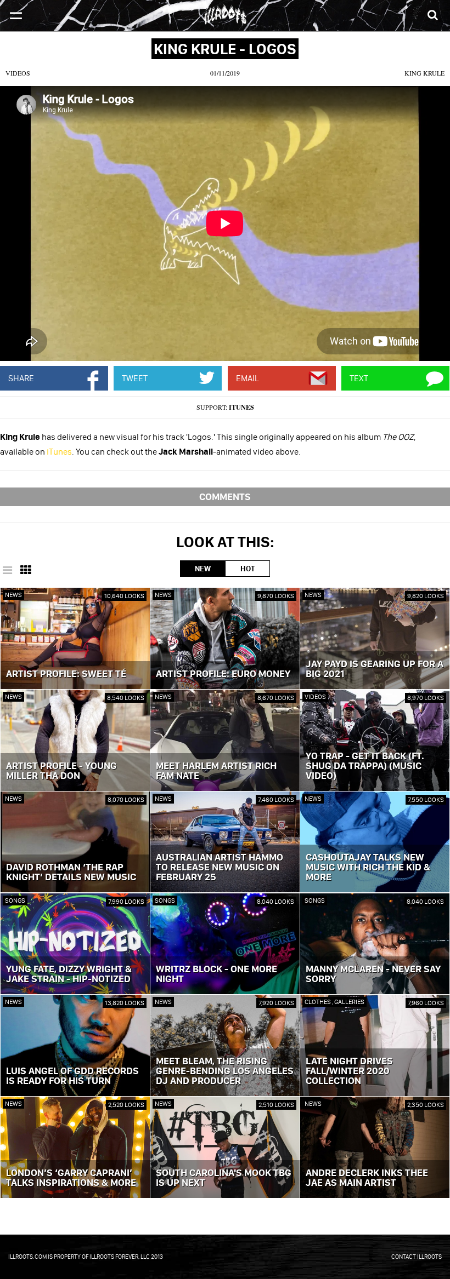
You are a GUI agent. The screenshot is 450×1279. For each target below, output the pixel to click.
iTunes (241, 407)
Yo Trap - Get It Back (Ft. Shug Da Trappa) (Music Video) (365, 766)
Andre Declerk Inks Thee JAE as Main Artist (367, 1178)
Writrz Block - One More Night (216, 974)
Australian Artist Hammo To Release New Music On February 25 (219, 867)
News (13, 594)
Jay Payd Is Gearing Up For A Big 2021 (374, 669)
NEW (203, 568)
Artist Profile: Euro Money (223, 674)
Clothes (318, 1001)
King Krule (424, 72)
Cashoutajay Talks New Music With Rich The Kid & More (368, 867)
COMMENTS (225, 496)
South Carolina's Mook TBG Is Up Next (223, 1178)
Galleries (349, 1001)
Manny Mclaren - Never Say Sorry (373, 974)
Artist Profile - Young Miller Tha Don (61, 771)
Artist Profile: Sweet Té (66, 674)
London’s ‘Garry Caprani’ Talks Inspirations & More (71, 1178)
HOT (247, 568)
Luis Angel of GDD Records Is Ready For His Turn (72, 1076)
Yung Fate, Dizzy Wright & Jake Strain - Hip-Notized (69, 974)
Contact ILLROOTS (416, 1256)
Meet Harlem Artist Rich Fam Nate (216, 771)
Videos (17, 72)
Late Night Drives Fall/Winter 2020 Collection (349, 1071)
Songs (15, 900)
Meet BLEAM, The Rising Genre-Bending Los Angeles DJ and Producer (225, 1071)
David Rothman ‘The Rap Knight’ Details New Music (71, 872)
